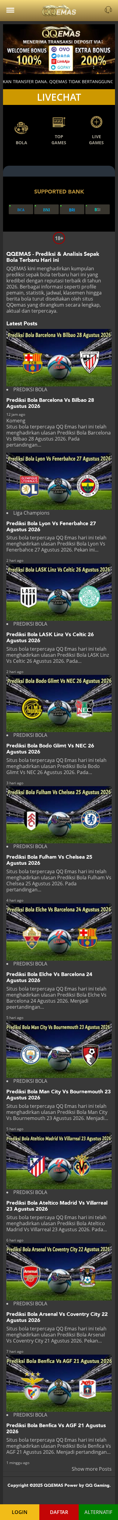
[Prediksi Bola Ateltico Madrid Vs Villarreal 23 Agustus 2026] (59, 1160)
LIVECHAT (59, 96)
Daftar (59, 1512)
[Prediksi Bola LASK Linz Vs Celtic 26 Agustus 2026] (59, 592)
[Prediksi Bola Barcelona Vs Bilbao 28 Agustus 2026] (59, 357)
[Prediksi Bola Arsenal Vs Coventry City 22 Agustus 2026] (59, 1271)
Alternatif (98, 1512)
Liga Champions (31, 512)
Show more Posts (92, 1469)
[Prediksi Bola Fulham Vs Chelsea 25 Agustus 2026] (59, 814)
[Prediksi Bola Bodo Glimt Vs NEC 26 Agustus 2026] (59, 703)
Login (20, 1512)
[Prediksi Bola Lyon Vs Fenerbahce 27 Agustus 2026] (59, 481)
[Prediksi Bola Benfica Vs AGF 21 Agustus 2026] (59, 1383)
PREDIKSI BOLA (30, 389)
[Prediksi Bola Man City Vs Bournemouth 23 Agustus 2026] (59, 1049)
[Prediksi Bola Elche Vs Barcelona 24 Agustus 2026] (59, 932)
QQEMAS (16, 268)
